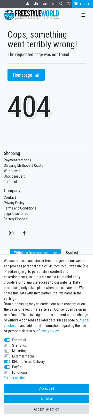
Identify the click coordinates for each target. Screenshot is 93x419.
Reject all (46, 398)
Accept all (46, 388)
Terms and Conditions (20, 208)
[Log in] (28, 4)
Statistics (19, 345)
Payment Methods (17, 160)
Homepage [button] (23, 75)
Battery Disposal (16, 219)
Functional (20, 372)
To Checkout (13, 181)
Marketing (19, 350)
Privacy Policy (14, 202)
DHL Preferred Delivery (28, 361)
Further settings (15, 378)
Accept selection (46, 409)
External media (23, 356)
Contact (10, 197)
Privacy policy (48, 331)
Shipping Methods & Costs (23, 165)
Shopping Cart (14, 176)
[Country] (45, 4)
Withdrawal (12, 171)
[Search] (61, 4)
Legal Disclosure (16, 213)
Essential (19, 340)
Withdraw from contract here (35, 252)
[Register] (37, 4)
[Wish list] (68, 4)
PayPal (17, 367)
